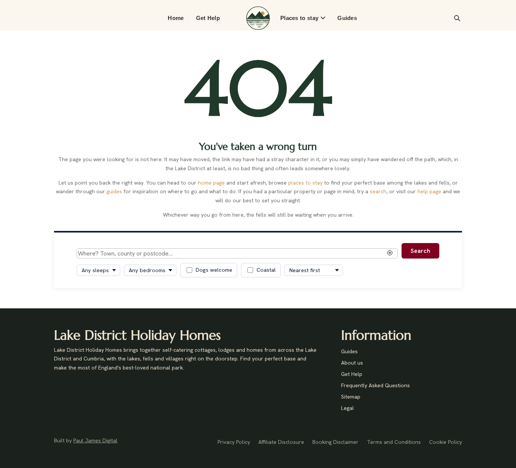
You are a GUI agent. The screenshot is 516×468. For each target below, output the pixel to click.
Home (176, 18)
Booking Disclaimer (335, 442)
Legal (347, 408)
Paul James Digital (95, 440)
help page (429, 191)
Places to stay (299, 18)
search (378, 191)
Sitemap (350, 397)
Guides (347, 18)
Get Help (208, 18)
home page (211, 182)
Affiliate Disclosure (281, 442)
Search (420, 251)
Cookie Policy (445, 442)
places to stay (305, 182)
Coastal (266, 269)
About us (352, 363)
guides (114, 191)
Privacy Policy (234, 442)
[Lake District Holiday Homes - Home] (258, 18)
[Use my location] (390, 253)
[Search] (457, 18)
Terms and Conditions (394, 442)
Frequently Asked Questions (375, 386)
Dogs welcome (214, 269)
